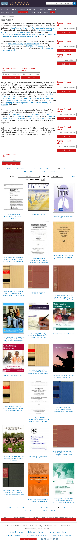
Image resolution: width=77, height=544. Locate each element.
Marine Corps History (38, 214)
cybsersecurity (7, 34)
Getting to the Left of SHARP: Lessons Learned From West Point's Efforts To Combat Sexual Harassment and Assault (63, 500)
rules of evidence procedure (41, 98)
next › (44, 171)
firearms (12, 114)
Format (13, 176)
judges (48, 118)
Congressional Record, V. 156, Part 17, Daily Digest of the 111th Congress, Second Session (63, 453)
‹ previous (20, 168)
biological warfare (21, 34)
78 (41, 507)
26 (34, 168)
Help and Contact (37, 532)
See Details (38, 520)
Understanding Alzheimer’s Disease (63, 334)
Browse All (8, 9)
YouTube (51, 539)
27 (41, 168)
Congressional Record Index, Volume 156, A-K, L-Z (38, 293)
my (36, 12)
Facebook (42, 539)
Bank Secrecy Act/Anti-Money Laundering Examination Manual (38, 457)
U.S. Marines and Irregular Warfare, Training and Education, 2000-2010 (63, 376)
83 (71, 507)
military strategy (23, 32)
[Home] (16, 5)
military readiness (31, 44)
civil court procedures (20, 98)
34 (31, 171)
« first (9, 168)
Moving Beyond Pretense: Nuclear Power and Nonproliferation (38, 500)
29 (53, 168)
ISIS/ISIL (29, 46)
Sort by (46, 176)
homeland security (15, 44)
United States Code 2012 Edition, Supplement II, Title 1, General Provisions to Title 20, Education (13, 259)
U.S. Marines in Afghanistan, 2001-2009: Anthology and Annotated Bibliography (13, 458)
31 (65, 168)
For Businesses (14, 535)
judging (9, 102)
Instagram (48, 539)
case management (20, 102)
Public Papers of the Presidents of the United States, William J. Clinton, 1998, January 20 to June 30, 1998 (13, 492)
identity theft (33, 116)
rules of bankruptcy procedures (18, 100)
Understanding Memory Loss (13, 375)
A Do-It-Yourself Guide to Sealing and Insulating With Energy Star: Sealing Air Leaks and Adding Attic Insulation (13, 339)
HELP (46, 12)
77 (34, 507)
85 (31, 510)
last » (53, 171)
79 (47, 507)
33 (25, 171)
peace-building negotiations (25, 36)
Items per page (32, 179)
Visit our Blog (28, 539)
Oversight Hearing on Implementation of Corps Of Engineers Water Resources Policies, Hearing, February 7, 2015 (38, 260)
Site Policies (16, 532)
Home (3, 16)
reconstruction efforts (38, 34)
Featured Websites (61, 535)
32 (71, 168)
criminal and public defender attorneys (29, 118)
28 (47, 168)
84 (25, 510)
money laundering (42, 114)
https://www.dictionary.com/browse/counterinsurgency (32, 28)
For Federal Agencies (36, 535)
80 (53, 507)
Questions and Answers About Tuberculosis (63, 217)
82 (65, 507)
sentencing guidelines (25, 114)
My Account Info (58, 532)
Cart (52, 12)
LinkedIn (57, 539)
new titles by (14, 12)
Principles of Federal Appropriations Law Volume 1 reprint (13, 216)
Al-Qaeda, (39, 46)
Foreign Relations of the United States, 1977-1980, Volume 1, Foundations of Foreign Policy (63, 297)
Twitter (45, 539)
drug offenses (18, 116)
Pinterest (54, 539)
